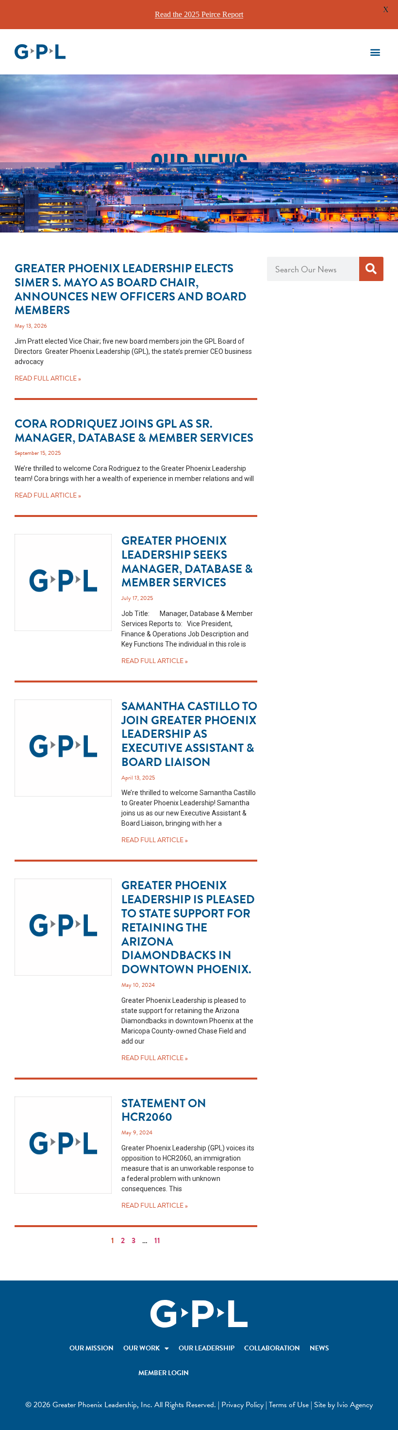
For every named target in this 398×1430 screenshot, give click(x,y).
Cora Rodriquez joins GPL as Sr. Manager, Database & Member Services (134, 431)
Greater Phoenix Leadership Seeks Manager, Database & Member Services (187, 561)
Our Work (141, 1348)
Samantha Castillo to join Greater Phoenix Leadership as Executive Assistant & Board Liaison (189, 734)
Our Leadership (206, 1348)
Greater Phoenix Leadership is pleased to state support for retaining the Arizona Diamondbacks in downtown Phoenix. (188, 927)
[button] (375, 52)
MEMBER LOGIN (163, 1373)
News (319, 1348)
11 (157, 1241)
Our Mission (91, 1348)
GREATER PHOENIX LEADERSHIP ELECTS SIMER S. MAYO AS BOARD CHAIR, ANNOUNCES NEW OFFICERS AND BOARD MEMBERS (131, 289)
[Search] (371, 269)
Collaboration (272, 1348)
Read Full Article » (48, 378)
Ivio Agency (355, 1405)
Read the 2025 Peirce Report (199, 14)
